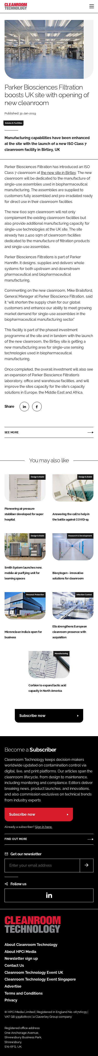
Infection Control (84, 594)
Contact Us (14, 965)
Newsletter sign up (21, 958)
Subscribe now (32, 716)
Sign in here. (43, 827)
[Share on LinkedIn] (24, 406)
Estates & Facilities (13, 123)
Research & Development (80, 536)
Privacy (11, 1000)
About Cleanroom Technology (31, 945)
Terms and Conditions (24, 993)
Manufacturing (61, 653)
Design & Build (37, 477)
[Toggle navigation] (91, 6)
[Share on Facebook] (37, 406)
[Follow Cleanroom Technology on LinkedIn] (49, 896)
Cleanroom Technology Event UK (34, 972)
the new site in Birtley (58, 173)
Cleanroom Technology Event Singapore (40, 979)
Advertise (13, 986)
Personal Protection (35, 594)
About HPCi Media (20, 952)
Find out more (16, 839)
